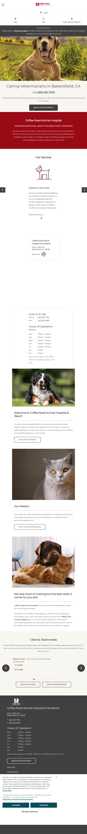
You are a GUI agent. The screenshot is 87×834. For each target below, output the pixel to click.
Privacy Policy (7, 790)
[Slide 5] (42, 679)
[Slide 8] (48, 679)
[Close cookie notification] (56, 777)
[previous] (2, 58)
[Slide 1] (39, 110)
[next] (84, 58)
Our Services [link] (12, 772)
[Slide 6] (44, 679)
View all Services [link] (35, 215)
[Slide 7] (46, 679)
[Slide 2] (48, 110)
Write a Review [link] (28, 685)
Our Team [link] (11, 767)
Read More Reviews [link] (57, 685)
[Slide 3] (45, 218)
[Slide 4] (40, 679)
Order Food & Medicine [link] (43, 98)
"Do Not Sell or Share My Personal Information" (18, 799)
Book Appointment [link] (27, 440)
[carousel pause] (84, 78)
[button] (3, 5)
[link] (43, 4)
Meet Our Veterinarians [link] (30, 527)
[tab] (33, 330)
